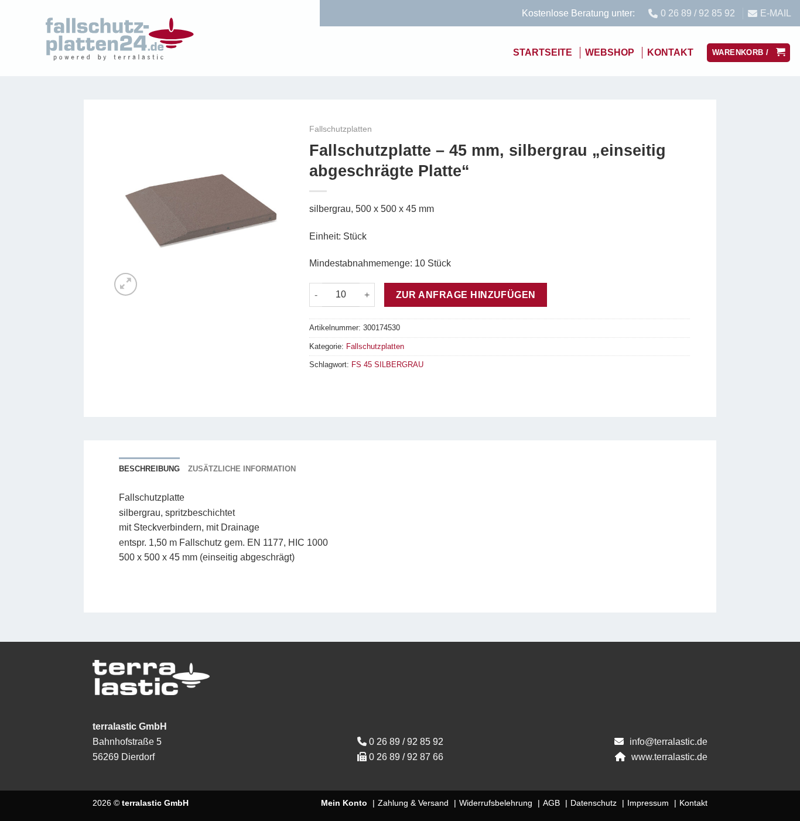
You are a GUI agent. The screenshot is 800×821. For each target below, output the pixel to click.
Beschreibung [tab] (149, 468)
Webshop (609, 52)
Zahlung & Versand (413, 803)
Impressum (648, 803)
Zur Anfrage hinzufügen (466, 295)
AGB (551, 803)
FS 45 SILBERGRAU (387, 364)
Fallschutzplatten (340, 129)
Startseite (542, 52)
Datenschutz (593, 803)
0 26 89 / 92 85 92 (406, 742)
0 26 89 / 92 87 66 (406, 757)
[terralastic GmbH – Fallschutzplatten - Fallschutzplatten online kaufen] (120, 38)
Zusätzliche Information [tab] (242, 468)
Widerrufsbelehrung (495, 803)
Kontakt (670, 52)
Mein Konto (344, 803)
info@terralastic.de (668, 742)
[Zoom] (125, 284)
